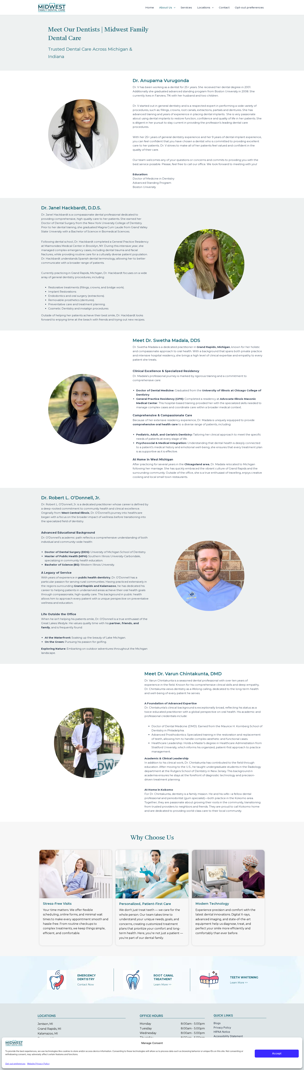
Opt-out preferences (15, 1063)
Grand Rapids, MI (49, 1028)
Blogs (217, 1023)
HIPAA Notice (222, 1031)
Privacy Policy (222, 1027)
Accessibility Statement (228, 1036)
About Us (165, 7)
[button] (173, 7)
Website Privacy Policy (38, 1063)
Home (149, 7)
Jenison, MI (45, 1024)
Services (186, 7)
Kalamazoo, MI (48, 1033)
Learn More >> (162, 984)
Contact (224, 7)
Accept (276, 1053)
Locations (203, 7)
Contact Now (85, 984)
